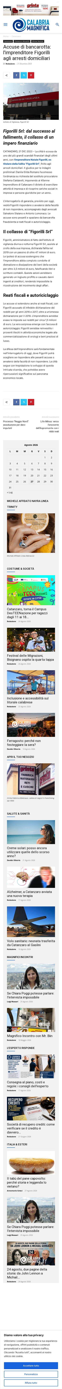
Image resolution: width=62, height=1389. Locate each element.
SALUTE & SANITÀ (18, 813)
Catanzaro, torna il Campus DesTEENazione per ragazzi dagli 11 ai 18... (27, 613)
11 (17, 469)
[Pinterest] (31, 75)
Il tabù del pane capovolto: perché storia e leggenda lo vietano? (26, 1182)
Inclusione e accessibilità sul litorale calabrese (28, 700)
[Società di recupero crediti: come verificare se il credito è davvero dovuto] (31, 1108)
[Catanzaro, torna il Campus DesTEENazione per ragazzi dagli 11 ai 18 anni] (31, 590)
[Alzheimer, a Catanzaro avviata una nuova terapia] (31, 877)
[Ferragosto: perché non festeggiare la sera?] (31, 725)
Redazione (10, 64)
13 (32, 469)
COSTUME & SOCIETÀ (20, 568)
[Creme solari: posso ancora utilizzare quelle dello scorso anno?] (31, 832)
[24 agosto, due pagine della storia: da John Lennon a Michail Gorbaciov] (31, 1253)
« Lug (10, 492)
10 (10, 469)
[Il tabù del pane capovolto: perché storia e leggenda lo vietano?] (31, 1163)
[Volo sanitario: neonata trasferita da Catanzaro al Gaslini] (31, 921)
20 (32, 475)
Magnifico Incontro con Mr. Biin (29, 1036)
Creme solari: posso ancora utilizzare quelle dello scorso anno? (28, 852)
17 (10, 475)
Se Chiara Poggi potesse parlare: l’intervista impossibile (30, 995)
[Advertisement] (31, 1316)
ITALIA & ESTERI (17, 1144)
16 (51, 469)
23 (51, 475)
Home (6, 36)
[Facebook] (16, 75)
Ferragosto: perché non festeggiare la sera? (24, 743)
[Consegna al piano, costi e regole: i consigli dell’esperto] (31, 1066)
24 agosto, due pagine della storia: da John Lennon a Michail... (27, 1273)
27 (32, 481)
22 (45, 475)
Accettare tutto (31, 1365)
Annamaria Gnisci (14, 1190)
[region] (31, 1359)
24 (10, 481)
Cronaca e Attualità (22, 41)
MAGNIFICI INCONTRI (20, 957)
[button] (5, 24)
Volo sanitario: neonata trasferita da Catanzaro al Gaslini (31, 943)
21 (38, 475)
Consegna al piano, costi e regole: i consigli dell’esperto (27, 1084)
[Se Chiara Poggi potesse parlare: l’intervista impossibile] (31, 977)
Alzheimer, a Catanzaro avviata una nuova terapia (29, 894)
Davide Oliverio (13, 749)
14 (38, 469)
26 (24, 481)
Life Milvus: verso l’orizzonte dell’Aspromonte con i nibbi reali (47, 426)
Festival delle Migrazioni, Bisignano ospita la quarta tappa (30, 658)
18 (17, 475)
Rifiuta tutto (31, 1382)
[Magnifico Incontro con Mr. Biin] (31, 1020)
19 (24, 475)
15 (45, 469)
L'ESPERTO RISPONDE (21, 1048)
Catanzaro (16, 36)
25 (17, 481)
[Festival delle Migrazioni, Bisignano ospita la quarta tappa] (31, 640)
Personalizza (31, 1374)
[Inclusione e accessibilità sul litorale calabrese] (31, 682)
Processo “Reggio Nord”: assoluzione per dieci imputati (16, 425)
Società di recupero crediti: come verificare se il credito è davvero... (31, 1128)
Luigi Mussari (12, 1001)
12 (24, 469)
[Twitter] (24, 75)
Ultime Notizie (37, 41)
